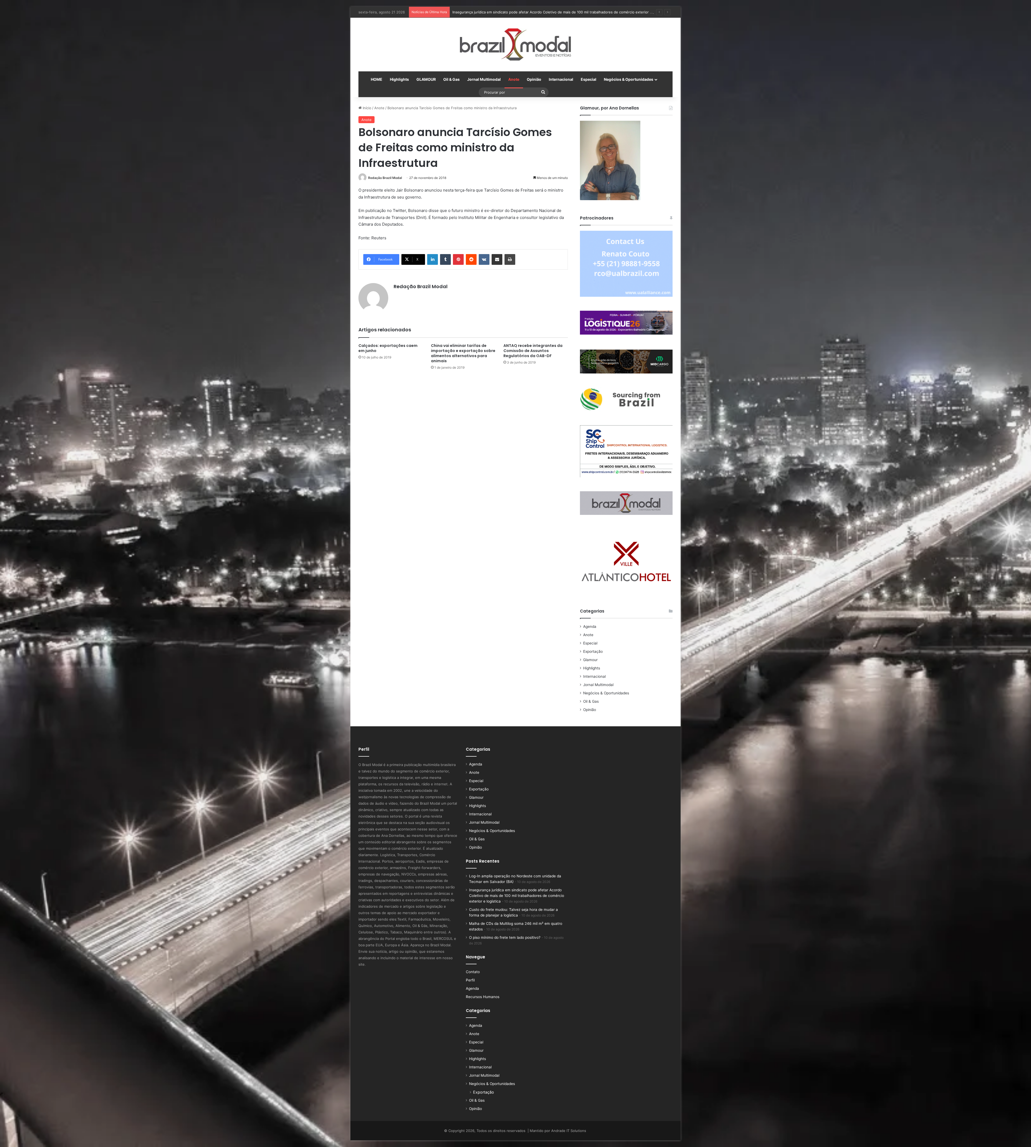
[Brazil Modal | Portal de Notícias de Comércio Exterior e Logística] (515, 44)
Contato (473, 972)
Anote (513, 79)
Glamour (590, 660)
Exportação (593, 651)
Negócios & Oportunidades (628, 79)
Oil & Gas (451, 79)
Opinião (534, 79)
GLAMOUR (426, 79)
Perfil (470, 980)
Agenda (589, 626)
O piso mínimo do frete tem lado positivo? (504, 937)
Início (366, 108)
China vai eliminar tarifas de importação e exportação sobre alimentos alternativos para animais (463, 353)
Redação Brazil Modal (385, 178)
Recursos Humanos (482, 997)
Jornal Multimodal (484, 79)
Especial (588, 79)
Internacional (561, 79)
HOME (376, 79)
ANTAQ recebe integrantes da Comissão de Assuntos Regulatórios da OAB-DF (532, 350)
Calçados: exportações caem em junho (388, 348)
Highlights (399, 79)
